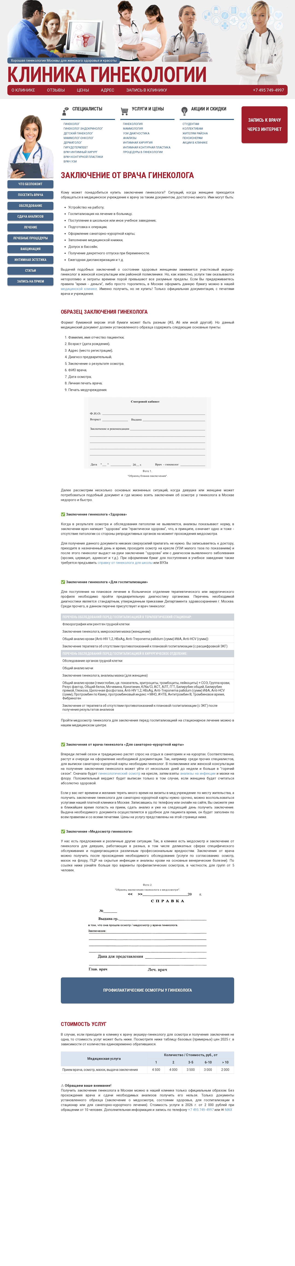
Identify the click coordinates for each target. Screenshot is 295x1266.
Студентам (191, 124)
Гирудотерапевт (76, 147)
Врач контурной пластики (83, 157)
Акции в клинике (195, 142)
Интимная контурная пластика (146, 147)
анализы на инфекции (197, 773)
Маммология (133, 128)
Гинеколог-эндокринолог (83, 128)
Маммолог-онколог (79, 138)
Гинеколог (72, 124)
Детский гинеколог (78, 133)
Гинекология (133, 124)
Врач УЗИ (70, 161)
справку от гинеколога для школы (125, 563)
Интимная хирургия (138, 142)
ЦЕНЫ (83, 90)
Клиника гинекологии (107, 74)
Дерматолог (73, 142)
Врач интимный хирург (80, 152)
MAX (228, 1110)
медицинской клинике (79, 289)
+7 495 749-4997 (201, 1110)
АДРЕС (107, 90)
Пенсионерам (193, 138)
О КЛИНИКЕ (23, 90)
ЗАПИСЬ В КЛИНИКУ (146, 90)
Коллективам (193, 128)
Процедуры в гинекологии (143, 152)
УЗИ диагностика (136, 133)
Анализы (129, 138)
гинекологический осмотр (119, 773)
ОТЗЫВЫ (56, 90)
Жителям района (195, 133)
